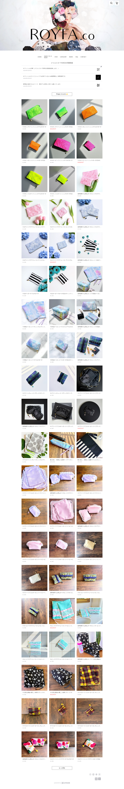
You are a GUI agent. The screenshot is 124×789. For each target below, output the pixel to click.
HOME (40, 57)
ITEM (56, 57)
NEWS (71, 57)
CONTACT (83, 57)
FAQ (76, 57)
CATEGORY (63, 57)
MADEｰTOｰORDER (48, 57)
